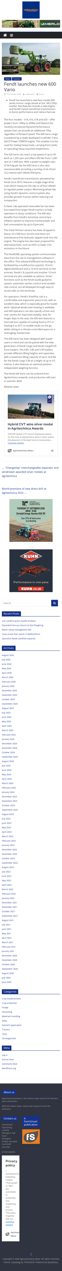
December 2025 (9, 690)
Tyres (4, 1034)
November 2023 (9, 801)
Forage (5, 1007)
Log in (5, 1055)
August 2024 (8, 761)
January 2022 (8, 898)
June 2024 (6, 770)
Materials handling (11, 1016)
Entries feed (8, 1059)
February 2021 (9, 946)
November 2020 (9, 960)
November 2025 (9, 695)
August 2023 (8, 814)
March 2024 (7, 783)
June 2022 (6, 876)
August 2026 (8, 655)
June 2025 (6, 717)
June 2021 (6, 929)
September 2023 (10, 809)
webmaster (30, 94)
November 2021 (9, 907)
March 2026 (7, 677)
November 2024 (9, 748)
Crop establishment (11, 998)
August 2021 (8, 920)
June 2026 (6, 664)
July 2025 (6, 712)
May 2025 (6, 721)
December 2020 (9, 955)
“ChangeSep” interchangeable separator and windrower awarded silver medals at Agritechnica (30, 472)
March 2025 (7, 730)
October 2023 (8, 805)
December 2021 (9, 902)
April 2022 (7, 885)
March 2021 (7, 942)
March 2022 (7, 889)
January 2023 (8, 845)
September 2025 (10, 703)
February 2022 (9, 893)
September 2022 (10, 862)
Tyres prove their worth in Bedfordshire (21, 634)
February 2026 (9, 681)
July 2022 (6, 871)
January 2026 (8, 686)
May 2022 (6, 880)
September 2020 (10, 968)
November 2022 (9, 854)
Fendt (41, 94)
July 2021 (6, 924)
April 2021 (7, 938)
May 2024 (6, 774)
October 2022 (8, 858)
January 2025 (8, 739)
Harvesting (7, 1012)
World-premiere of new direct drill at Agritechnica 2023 (24, 490)
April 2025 (7, 725)
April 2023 (7, 832)
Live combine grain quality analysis (19, 620)
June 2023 (6, 823)
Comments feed (9, 1064)
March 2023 (7, 836)
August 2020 (8, 973)
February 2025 (9, 734)
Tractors (16, 79)
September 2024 (10, 756)
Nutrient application (11, 1025)
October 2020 (8, 964)
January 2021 (8, 951)
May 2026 (6, 668)
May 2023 (6, 827)
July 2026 (6, 659)
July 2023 (6, 818)
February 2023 (9, 840)
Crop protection (9, 1003)
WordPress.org (9, 1068)
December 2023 (9, 796)
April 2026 (7, 672)
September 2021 (10, 915)
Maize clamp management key (17, 629)
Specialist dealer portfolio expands (19, 638)
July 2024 (6, 765)
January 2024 (8, 792)
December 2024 (9, 743)
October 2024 (8, 752)
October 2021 (8, 911)
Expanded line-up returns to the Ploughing (22, 625)
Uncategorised (9, 1038)
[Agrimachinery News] (5, 35)
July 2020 (6, 977)
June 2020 (6, 982)
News (7, 79)
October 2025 (8, 699)
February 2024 (9, 787)
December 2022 (9, 849)
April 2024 (7, 779)
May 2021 (6, 933)
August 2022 (8, 867)
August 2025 (8, 708)
